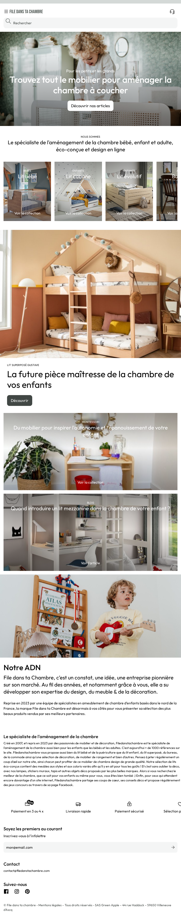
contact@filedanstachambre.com (27, 871)
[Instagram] (16, 891)
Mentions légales (50, 905)
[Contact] (172, 11)
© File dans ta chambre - (21, 905)
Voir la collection (27, 213)
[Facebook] (6, 891)
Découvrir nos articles (90, 105)
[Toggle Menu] (6, 11)
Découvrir (19, 400)
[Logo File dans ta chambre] (26, 11)
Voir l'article (90, 563)
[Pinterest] (27, 891)
